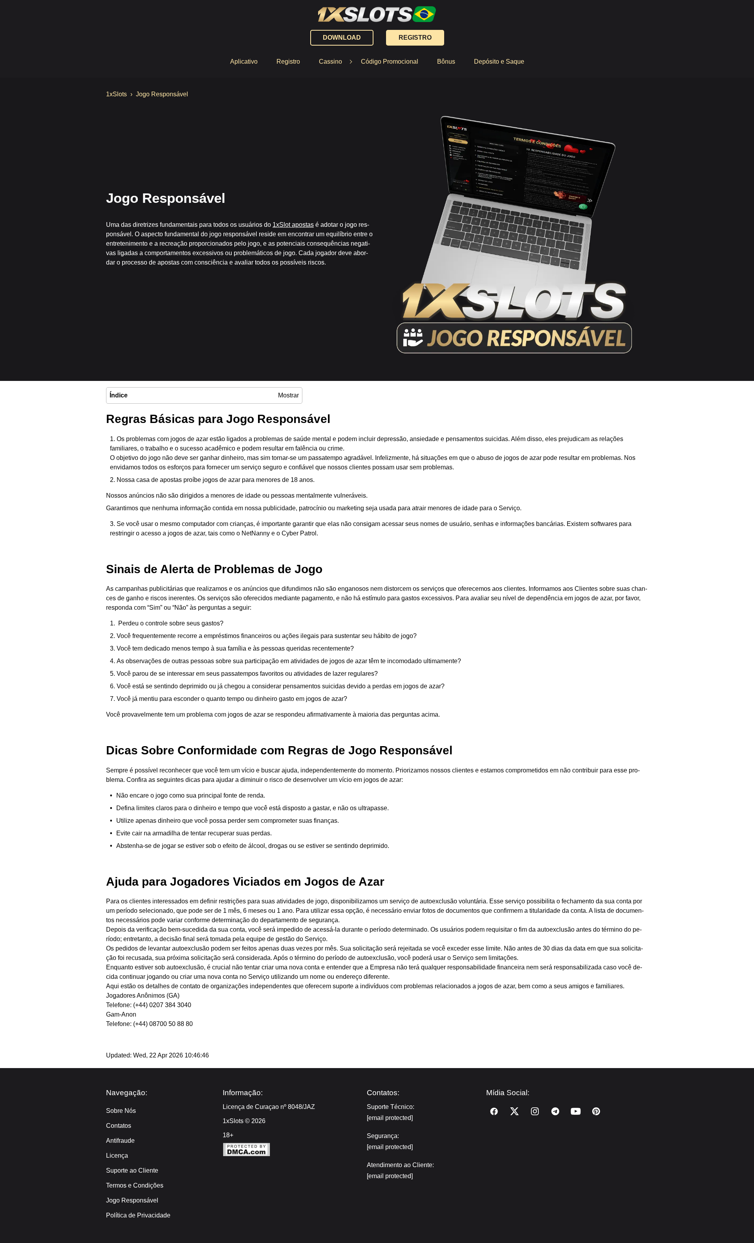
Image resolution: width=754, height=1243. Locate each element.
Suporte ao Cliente (132, 1170)
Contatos (118, 1125)
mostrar (288, 395)
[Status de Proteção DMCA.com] (291, 1150)
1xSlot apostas (293, 224)
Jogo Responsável (133, 1200)
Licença (117, 1155)
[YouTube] (576, 1111)
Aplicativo (244, 61)
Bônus (446, 61)
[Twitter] (514, 1111)
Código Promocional (389, 61)
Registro (288, 61)
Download (342, 37)
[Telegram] (555, 1111)
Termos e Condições (134, 1185)
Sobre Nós (121, 1110)
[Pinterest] (596, 1111)
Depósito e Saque (499, 61)
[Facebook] (494, 1111)
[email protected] (390, 1117)
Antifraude (120, 1140)
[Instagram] (535, 1111)
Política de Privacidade (138, 1215)
